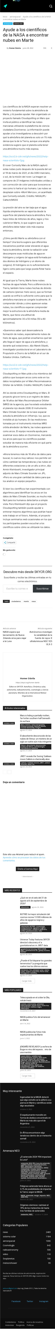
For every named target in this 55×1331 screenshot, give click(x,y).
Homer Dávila (15, 48)
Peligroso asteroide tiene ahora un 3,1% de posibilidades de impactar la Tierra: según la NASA (36, 1189)
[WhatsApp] (13, 56)
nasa (34, 601)
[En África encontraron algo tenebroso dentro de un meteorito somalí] (10, 1136)
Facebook (16, 1301)
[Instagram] (37, 1301)
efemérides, (25, 907)
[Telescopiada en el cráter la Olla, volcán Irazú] (10, 1001)
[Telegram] (47, 56)
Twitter (30, 1301)
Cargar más (27, 981)
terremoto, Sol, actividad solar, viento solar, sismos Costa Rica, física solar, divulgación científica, (35, 971)
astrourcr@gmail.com (10, 1288)
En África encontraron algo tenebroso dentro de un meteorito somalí (35, 1136)
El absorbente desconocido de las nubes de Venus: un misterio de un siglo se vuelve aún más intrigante (36, 739)
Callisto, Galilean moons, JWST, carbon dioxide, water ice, (35, 763)
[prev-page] (5, 772)
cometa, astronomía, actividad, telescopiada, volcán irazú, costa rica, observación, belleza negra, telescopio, (35, 1006)
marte (26, 601)
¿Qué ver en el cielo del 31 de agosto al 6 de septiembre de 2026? (33, 901)
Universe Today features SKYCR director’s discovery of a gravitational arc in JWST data (35, 942)
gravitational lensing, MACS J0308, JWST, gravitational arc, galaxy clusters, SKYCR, (35, 950)
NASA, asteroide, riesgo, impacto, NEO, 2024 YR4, (35, 1196)
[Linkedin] (40, 56)
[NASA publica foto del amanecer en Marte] (10, 1021)
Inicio (5, 16)
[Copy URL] (26, 56)
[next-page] (9, 772)
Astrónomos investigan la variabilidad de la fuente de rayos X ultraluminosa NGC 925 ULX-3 (40, 638)
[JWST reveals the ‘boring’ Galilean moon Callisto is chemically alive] (10, 760)
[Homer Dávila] (5, 48)
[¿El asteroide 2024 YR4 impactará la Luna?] (10, 1161)
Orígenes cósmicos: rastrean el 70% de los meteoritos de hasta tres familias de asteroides (34, 1208)
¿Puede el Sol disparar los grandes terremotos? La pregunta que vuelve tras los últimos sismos (36, 963)
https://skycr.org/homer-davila (27, 683)
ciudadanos (16, 601)
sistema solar (18, 24)
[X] (19, 56)
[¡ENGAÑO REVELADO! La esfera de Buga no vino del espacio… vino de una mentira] (10, 1050)
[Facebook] (6, 56)
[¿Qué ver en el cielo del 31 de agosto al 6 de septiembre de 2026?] (10, 901)
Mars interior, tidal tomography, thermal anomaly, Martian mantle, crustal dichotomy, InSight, (33, 726)
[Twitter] (24, 1301)
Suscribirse (42, 588)
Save (34, 56)
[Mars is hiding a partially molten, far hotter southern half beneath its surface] (10, 719)
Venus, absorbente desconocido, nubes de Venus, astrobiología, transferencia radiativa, (33, 746)
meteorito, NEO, (27, 1214)
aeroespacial (15, 16)
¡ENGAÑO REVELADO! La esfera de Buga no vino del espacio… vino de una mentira (36, 1049)
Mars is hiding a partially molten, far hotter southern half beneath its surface (35, 718)
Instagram (43, 1301)
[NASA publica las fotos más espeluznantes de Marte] (10, 1036)
